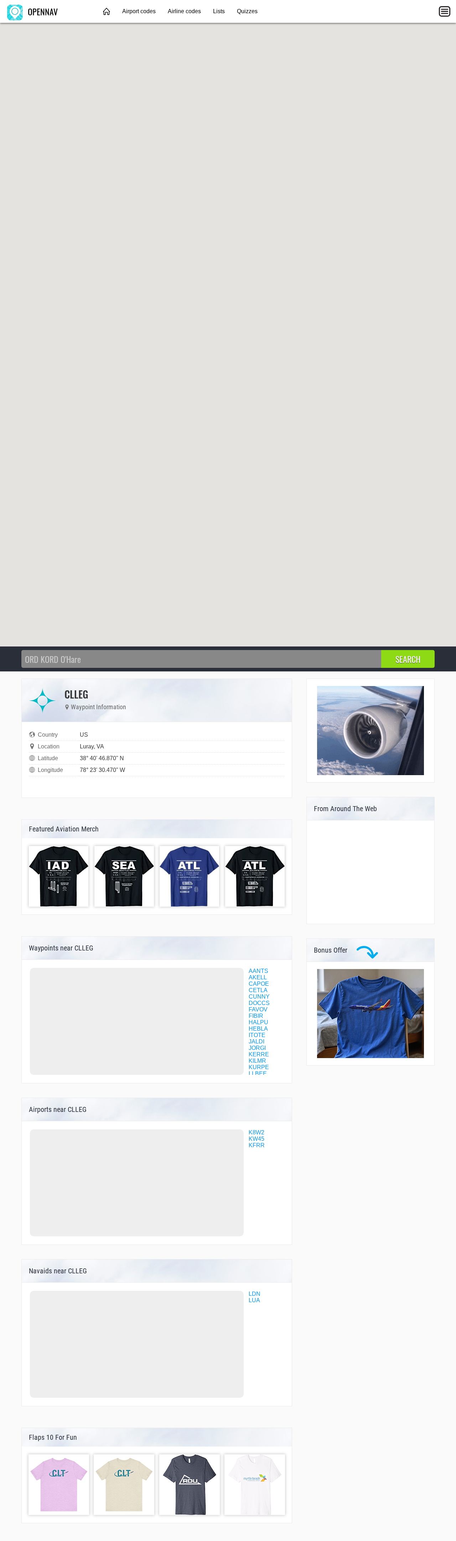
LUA (254, 1300)
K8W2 (256, 1132)
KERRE (259, 1054)
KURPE (259, 1067)
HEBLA (258, 1029)
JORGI (257, 1048)
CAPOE (259, 984)
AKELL (258, 977)
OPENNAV (42, 11)
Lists (219, 11)
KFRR (257, 1145)
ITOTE (257, 1035)
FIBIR (256, 1016)
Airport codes (139, 11)
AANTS (258, 971)
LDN (254, 1294)
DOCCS (259, 1003)
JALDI (256, 1041)
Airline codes (184, 11)
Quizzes (247, 11)
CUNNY (259, 997)
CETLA (258, 990)
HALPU (258, 1022)
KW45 (256, 1139)
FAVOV (258, 1009)
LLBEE (258, 1074)
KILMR (257, 1061)
